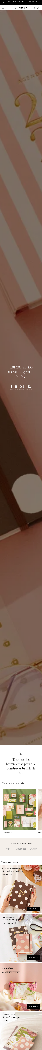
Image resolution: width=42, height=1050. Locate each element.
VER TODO (6, 832)
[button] (3, 8)
